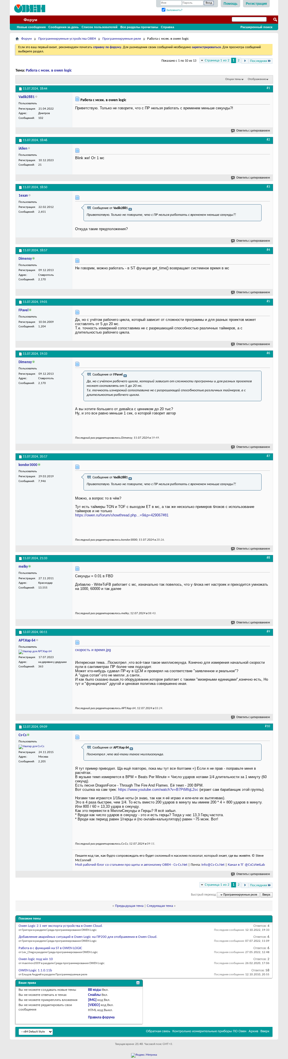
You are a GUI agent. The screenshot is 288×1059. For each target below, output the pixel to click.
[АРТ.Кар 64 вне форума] (35, 652)
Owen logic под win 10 (36, 959)
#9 (268, 631)
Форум (30, 19)
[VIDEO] (94, 1005)
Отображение (257, 79)
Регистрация (256, 4)
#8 (268, 558)
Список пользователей (100, 27)
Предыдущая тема (129, 906)
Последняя (258, 61)
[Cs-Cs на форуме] (31, 747)
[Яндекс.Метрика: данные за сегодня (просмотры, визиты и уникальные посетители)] (144, 1055)
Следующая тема (160, 906)
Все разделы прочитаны (139, 27)
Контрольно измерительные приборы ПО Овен (209, 1031)
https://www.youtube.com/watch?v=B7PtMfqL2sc (158, 789)
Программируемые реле (121, 39)
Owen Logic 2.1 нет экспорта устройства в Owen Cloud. (61, 926)
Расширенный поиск (256, 27)
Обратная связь (158, 1031)
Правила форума (101, 1017)
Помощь (230, 4)
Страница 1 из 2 (217, 60)
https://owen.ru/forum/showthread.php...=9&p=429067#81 (121, 515)
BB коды (94, 990)
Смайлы (94, 995)
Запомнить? (174, 10)
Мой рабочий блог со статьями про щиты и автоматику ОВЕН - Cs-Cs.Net (131, 865)
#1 (268, 88)
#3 (268, 186)
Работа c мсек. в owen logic (49, 70)
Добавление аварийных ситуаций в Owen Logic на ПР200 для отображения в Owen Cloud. (88, 937)
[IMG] (92, 1000)
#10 (267, 726)
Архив (253, 1031)
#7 (268, 456)
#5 (268, 301)
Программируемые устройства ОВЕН (67, 39)
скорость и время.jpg (93, 650)
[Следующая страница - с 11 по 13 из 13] (244, 61)
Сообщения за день (63, 27)
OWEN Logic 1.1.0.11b (35, 970)
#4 (268, 250)
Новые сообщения (31, 27)
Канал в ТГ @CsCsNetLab (246, 865)
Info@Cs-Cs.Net (212, 865)
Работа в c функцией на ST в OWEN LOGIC (50, 948)
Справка (167, 27)
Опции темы (233, 79)
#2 (268, 139)
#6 (268, 353)
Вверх (266, 894)
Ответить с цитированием (253, 130)
